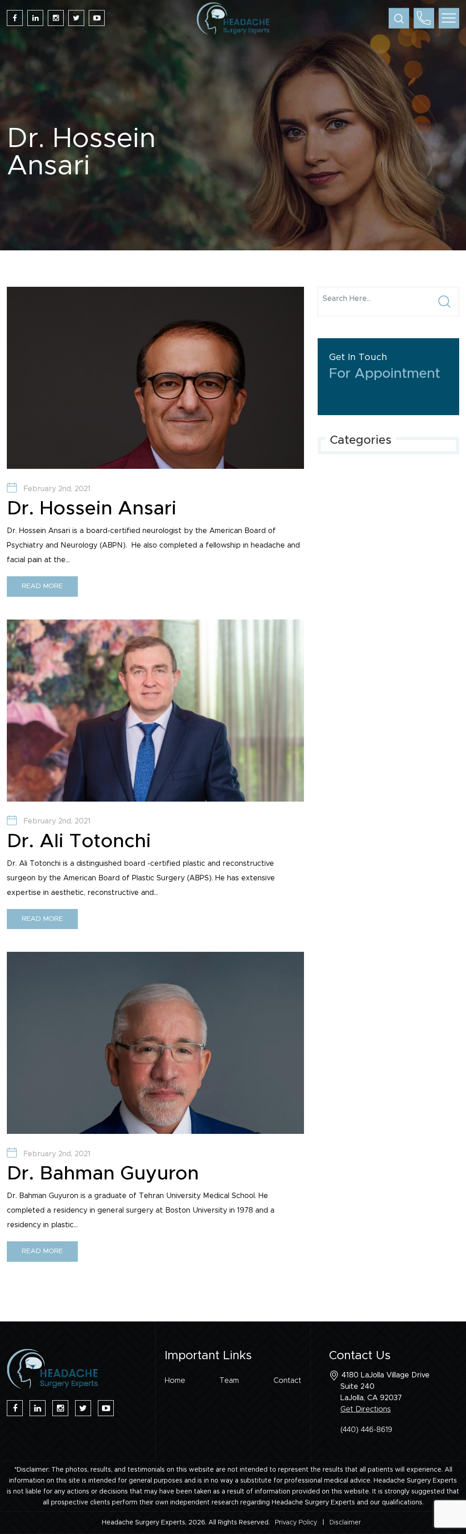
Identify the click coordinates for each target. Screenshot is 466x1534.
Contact (287, 1380)
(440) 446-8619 (366, 1429)
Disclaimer (345, 1522)
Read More (42, 586)
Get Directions (365, 1409)
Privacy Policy (296, 1522)
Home (175, 1380)
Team (229, 1380)
